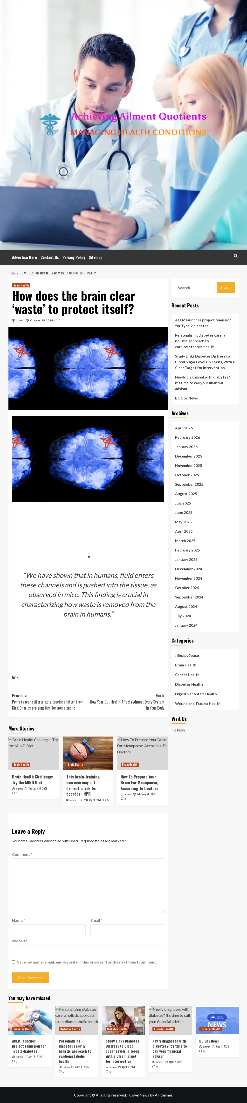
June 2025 (183, 512)
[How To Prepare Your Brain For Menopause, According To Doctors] (142, 753)
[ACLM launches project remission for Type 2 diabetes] (30, 1020)
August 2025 (186, 494)
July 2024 (183, 616)
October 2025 (187, 475)
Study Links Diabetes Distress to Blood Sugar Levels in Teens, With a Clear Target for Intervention (205, 362)
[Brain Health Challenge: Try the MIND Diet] (33, 753)
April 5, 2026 (35, 1057)
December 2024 (188, 569)
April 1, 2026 (222, 1047)
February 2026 (187, 437)
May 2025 (183, 522)
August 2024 (186, 606)
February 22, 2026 (38, 789)
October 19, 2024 (41, 320)
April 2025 (184, 531)
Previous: (47, 702)
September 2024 (189, 597)
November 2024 (188, 578)
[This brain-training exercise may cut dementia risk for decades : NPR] (88, 753)
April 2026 (184, 428)
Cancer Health (187, 674)
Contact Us (50, 257)
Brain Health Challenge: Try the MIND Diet (32, 779)
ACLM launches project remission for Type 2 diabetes (203, 323)
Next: (127, 702)
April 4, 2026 (82, 1067)
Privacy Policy (73, 257)
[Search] (236, 256)
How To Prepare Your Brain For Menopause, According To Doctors (139, 782)
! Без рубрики (187, 655)
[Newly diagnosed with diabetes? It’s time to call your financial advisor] (170, 1020)
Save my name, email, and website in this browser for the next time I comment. (87, 962)
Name (18, 920)
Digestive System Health (196, 694)
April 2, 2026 (175, 1062)
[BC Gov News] (217, 1020)
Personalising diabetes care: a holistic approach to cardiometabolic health (200, 341)
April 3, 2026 (129, 1067)
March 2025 (185, 540)
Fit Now (178, 730)
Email (96, 920)
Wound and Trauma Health (197, 703)
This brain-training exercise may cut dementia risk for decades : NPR (83, 785)
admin (20, 320)
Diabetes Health (189, 684)
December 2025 (188, 456)
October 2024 (187, 587)
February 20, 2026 (146, 794)
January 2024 (186, 625)
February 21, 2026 (92, 800)
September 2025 (189, 484)
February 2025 (187, 550)
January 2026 (186, 447)
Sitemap (95, 257)
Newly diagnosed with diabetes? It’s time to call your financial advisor (202, 383)
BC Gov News (186, 398)
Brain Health (21, 285)
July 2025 (183, 503)
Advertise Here (24, 257)
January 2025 (186, 559)
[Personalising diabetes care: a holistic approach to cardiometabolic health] (76, 1020)
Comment (22, 854)
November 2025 (188, 465)
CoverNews (139, 1095)
